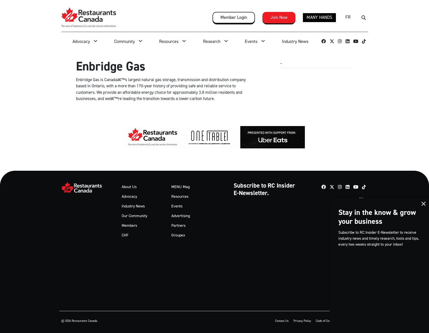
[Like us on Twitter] (332, 41)
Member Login (233, 17)
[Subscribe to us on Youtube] (356, 41)
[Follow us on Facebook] (324, 41)
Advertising (180, 215)
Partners (178, 225)
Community (124, 41)
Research (211, 41)
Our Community (134, 215)
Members (129, 225)
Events (251, 41)
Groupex (178, 235)
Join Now (278, 17)
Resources (169, 41)
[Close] (423, 203)
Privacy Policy (302, 321)
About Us (129, 186)
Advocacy (81, 41)
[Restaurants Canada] (88, 17)
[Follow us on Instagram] (340, 41)
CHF (125, 235)
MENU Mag (180, 186)
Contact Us (282, 321)
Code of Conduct (326, 321)
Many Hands (319, 17)
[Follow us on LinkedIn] (348, 41)
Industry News (295, 41)
